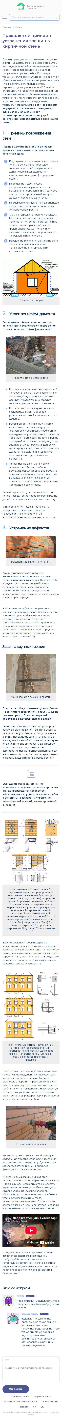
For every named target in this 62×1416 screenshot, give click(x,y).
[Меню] (4, 17)
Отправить (15, 1389)
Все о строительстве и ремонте (36, 7)
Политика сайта (50, 1401)
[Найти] (56, 17)
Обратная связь (42, 1396)
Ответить (30, 1296)
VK (34, 1406)
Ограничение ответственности (20, 1401)
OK (42, 1406)
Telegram (23, 1406)
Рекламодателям (20, 1396)
